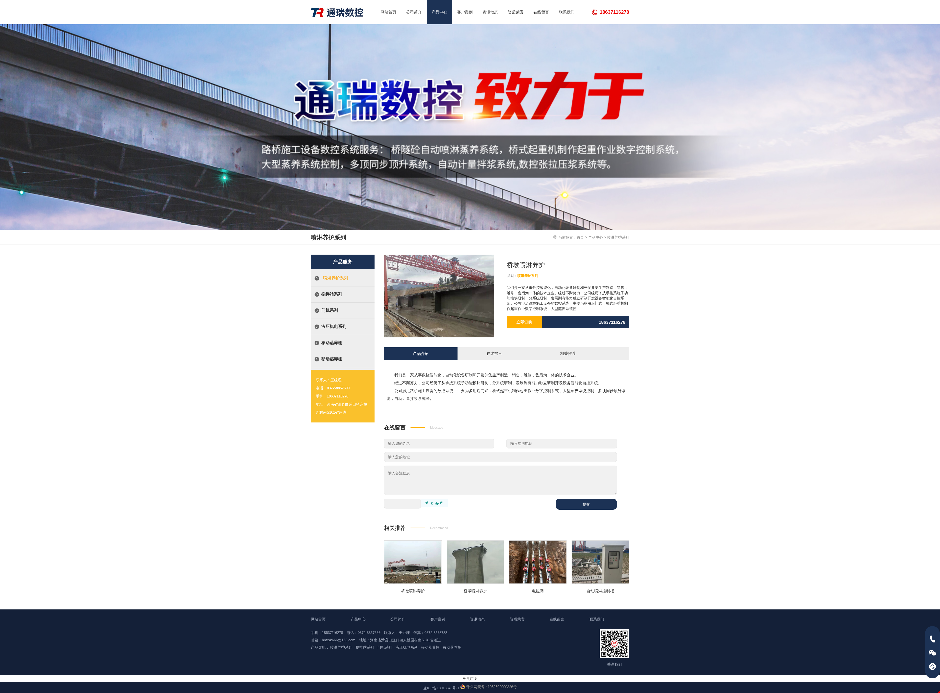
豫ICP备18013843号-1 (441, 688)
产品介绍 (421, 353)
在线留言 (541, 12)
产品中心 (439, 12)
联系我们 (567, 12)
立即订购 (524, 322)
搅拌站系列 (331, 294)
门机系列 (329, 310)
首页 (580, 237)
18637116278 (614, 12)
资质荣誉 (516, 12)
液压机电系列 (333, 326)
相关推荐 (568, 353)
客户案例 (465, 12)
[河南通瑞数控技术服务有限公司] (337, 12)
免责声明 (470, 678)
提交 (586, 504)
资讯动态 (490, 12)
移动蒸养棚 (331, 342)
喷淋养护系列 (618, 237)
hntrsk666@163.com (338, 640)
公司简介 (414, 12)
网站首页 (388, 12)
